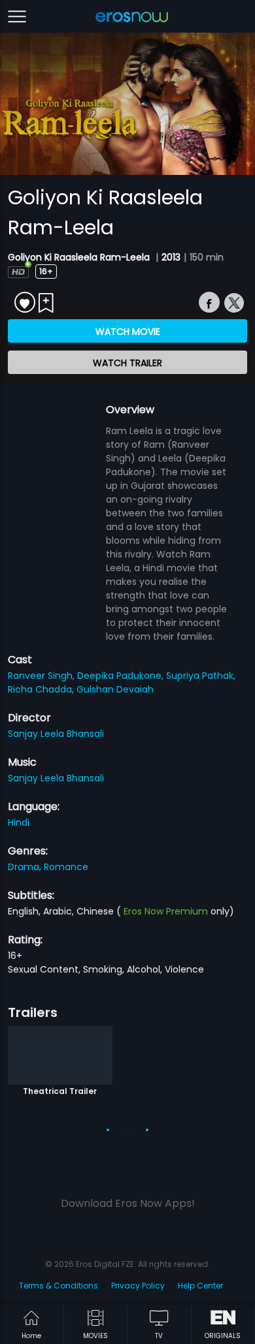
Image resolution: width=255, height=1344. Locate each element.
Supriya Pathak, (200, 675)
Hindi (18, 822)
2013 (171, 257)
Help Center (200, 1285)
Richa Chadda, (42, 689)
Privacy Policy (138, 1285)
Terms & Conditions (58, 1285)
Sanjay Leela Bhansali (56, 733)
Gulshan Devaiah (115, 689)
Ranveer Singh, (42, 675)
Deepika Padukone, (121, 675)
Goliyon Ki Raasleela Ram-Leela (80, 257)
